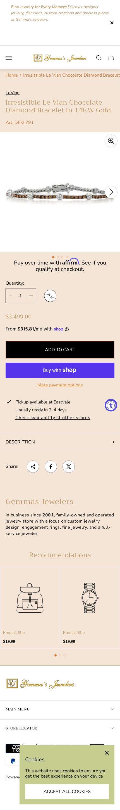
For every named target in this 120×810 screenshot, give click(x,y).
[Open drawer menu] (9, 58)
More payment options (60, 385)
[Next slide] (111, 192)
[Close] (107, 753)
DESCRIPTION (20, 442)
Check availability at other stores (52, 418)
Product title (14, 632)
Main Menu (18, 709)
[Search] (99, 58)
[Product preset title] (30, 598)
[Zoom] (111, 141)
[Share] (33, 467)
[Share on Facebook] (51, 467)
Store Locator (21, 728)
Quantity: (15, 283)
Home (12, 75)
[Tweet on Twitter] (69, 467)
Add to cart (60, 350)
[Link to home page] (40, 684)
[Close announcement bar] (111, 22)
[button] (53, 257)
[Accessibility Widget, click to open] (111, 405)
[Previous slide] (9, 192)
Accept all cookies (67, 791)
